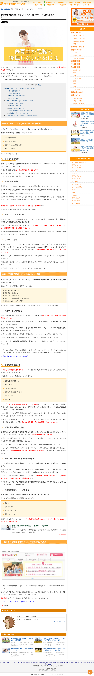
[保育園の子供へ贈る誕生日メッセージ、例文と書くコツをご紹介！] (75, 115)
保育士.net (75, 190)
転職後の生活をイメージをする (18, 113)
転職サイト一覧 (50, 2)
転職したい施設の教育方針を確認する (20, 110)
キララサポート (76, 184)
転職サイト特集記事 (74, 2)
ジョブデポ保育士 (77, 187)
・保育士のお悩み (77, 98)
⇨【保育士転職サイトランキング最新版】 (15, 356)
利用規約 (60, 666)
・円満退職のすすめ (78, 41)
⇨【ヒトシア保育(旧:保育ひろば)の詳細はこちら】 (17, 601)
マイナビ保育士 (76, 168)
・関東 (74, 73)
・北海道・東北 (76, 70)
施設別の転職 (38, 5)
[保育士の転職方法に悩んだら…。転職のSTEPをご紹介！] (6, 527)
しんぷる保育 (76, 203)
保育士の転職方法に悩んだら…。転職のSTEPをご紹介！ (31, 526)
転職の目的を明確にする (16, 108)
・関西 (74, 81)
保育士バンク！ (76, 165)
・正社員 (74, 52)
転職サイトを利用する (16, 103)
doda (73, 192)
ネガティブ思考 (14, 98)
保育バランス (76, 179)
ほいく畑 (74, 173)
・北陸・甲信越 (76, 78)
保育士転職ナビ (76, 176)
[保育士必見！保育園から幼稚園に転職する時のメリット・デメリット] (38, 650)
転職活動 (6, 606)
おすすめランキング (38, 2)
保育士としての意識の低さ (17, 96)
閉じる (40, 85)
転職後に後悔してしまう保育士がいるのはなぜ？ (20, 88)
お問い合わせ (53, 666)
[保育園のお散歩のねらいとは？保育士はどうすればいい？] (75, 124)
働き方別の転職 (87, 2)
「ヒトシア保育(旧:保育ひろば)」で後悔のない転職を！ (22, 115)
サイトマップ (44, 666)
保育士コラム (87, 5)
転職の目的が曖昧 (14, 93)
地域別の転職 (62, 5)
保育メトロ (75, 181)
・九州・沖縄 (76, 89)
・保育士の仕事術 (77, 101)
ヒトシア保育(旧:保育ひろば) (80, 162)
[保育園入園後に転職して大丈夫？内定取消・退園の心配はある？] (75, 149)
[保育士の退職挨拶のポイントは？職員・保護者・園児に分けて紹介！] (75, 132)
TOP (2, 9)
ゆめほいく (75, 195)
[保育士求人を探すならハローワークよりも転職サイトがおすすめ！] (38, 640)
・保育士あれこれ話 (78, 103)
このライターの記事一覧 (59, 621)
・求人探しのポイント (78, 35)
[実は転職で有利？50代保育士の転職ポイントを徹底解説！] (6, 640)
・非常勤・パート (77, 55)
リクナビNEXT (76, 200)
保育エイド (75, 170)
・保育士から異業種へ (78, 58)
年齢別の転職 (50, 5)
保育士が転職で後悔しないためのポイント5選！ (20, 100)
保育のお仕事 (76, 198)
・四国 (74, 86)
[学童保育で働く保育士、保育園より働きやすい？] (6, 650)
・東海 (74, 75)
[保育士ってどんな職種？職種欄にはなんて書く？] (75, 141)
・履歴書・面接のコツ (78, 38)
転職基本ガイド (62, 2)
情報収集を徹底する (15, 105)
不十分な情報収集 (14, 91)
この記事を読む (62, 534)
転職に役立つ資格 (75, 5)
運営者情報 (36, 666)
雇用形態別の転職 (51, 662)
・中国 (74, 84)
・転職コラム (76, 44)
